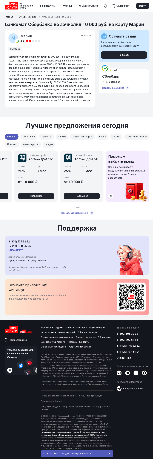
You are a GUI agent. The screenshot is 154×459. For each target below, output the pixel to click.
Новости (70, 327)
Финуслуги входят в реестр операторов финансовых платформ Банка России (75, 408)
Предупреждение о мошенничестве (58, 396)
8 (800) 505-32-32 (19, 241)
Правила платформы (51, 401)
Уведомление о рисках (80, 347)
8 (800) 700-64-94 (17, 260)
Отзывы (93, 332)
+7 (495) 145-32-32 (19, 245)
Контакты (84, 342)
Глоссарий (81, 327)
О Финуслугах (104, 337)
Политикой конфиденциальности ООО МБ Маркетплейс (83, 435)
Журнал (59, 327)
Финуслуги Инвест (133, 388)
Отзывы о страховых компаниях (57, 337)
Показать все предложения (74, 213)
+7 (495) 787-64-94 (37, 260)
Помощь (72, 342)
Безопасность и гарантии (53, 342)
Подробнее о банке (113, 87)
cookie (62, 453)
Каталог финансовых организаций (58, 332)
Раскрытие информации (90, 396)
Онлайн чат (124, 357)
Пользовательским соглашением (56, 432)
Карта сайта (47, 327)
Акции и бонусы (97, 327)
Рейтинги (82, 332)
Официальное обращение (53, 347)
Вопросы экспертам (85, 337)
